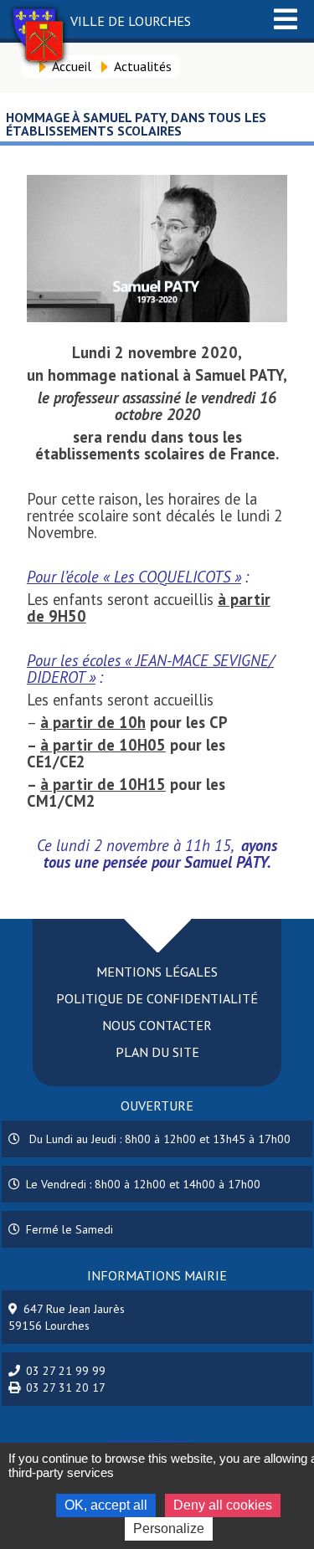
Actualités (143, 66)
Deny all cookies (222, 1505)
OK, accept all (105, 1505)
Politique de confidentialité (157, 998)
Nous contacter (157, 1025)
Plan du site (157, 1052)
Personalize (168, 1528)
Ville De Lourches (130, 21)
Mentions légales (157, 971)
